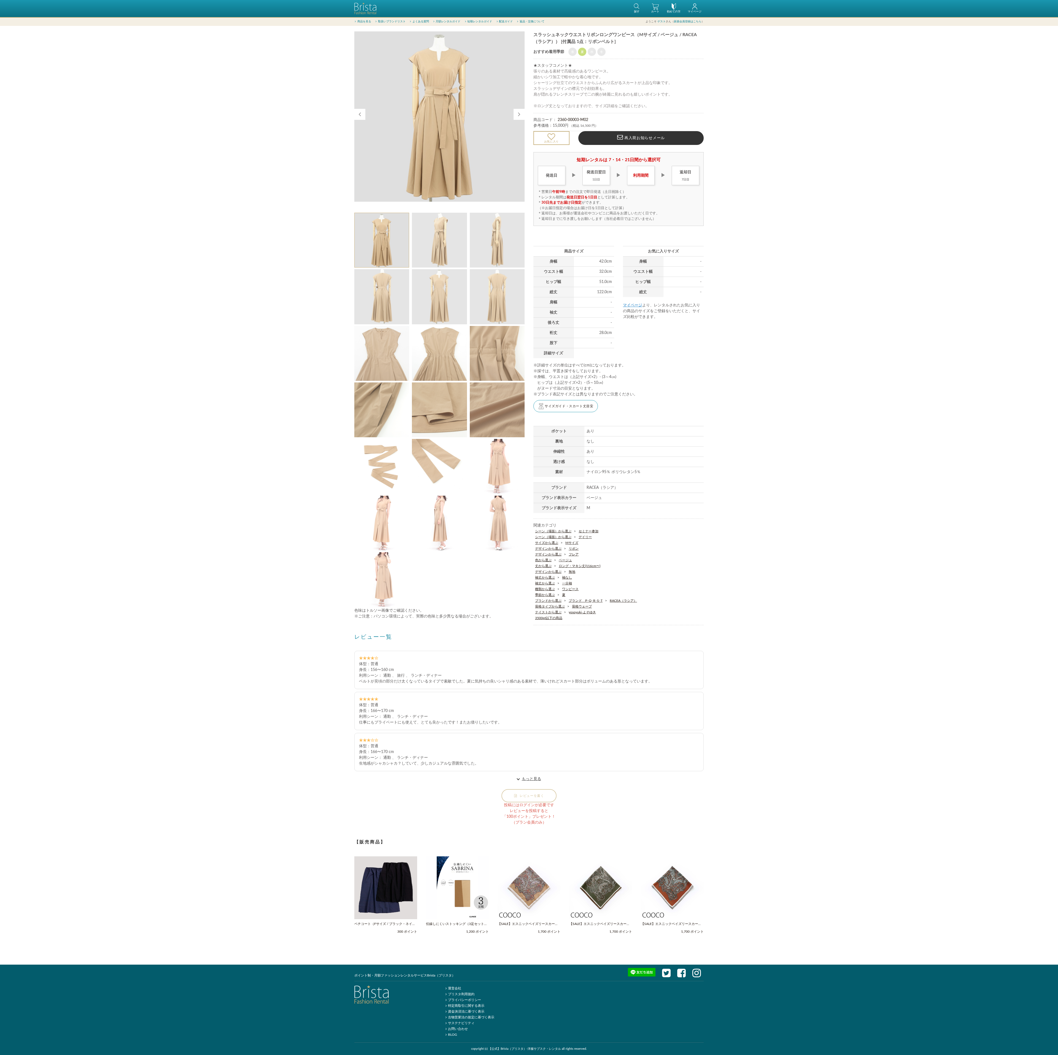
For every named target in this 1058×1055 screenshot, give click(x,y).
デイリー (585, 537)
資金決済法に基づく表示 (466, 1011)
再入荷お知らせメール (644, 138)
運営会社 (454, 988)
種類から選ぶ (545, 589)
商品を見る (364, 21)
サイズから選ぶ (546, 542)
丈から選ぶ (543, 566)
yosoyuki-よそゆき (582, 612)
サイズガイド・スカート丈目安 (569, 406)
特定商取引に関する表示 (466, 1005)
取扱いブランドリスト (392, 21)
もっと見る (531, 779)
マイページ (632, 305)
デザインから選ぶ (548, 548)
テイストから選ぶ (548, 612)
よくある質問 (420, 21)
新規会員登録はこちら (687, 21)
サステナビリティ (461, 1023)
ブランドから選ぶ (548, 600)
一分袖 (567, 583)
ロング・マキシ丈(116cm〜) (579, 566)
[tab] (381, 240)
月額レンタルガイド (448, 21)
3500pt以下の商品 (548, 618)
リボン (574, 548)
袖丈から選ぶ (545, 577)
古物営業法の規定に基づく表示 (471, 1017)
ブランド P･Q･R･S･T (586, 600)
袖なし (567, 577)
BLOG (452, 1034)
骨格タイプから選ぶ (550, 606)
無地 (572, 571)
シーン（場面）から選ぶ (553, 531)
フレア (574, 554)
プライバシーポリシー (464, 1000)
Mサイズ (571, 542)
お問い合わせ (458, 1028)
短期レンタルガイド (479, 21)
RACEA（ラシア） (623, 600)
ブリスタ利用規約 (461, 994)
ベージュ (565, 560)
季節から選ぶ (545, 595)
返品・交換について (532, 21)
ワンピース (570, 589)
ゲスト (661, 21)
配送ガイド (506, 21)
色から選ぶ (543, 560)
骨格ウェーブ (582, 606)
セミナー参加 (588, 531)
